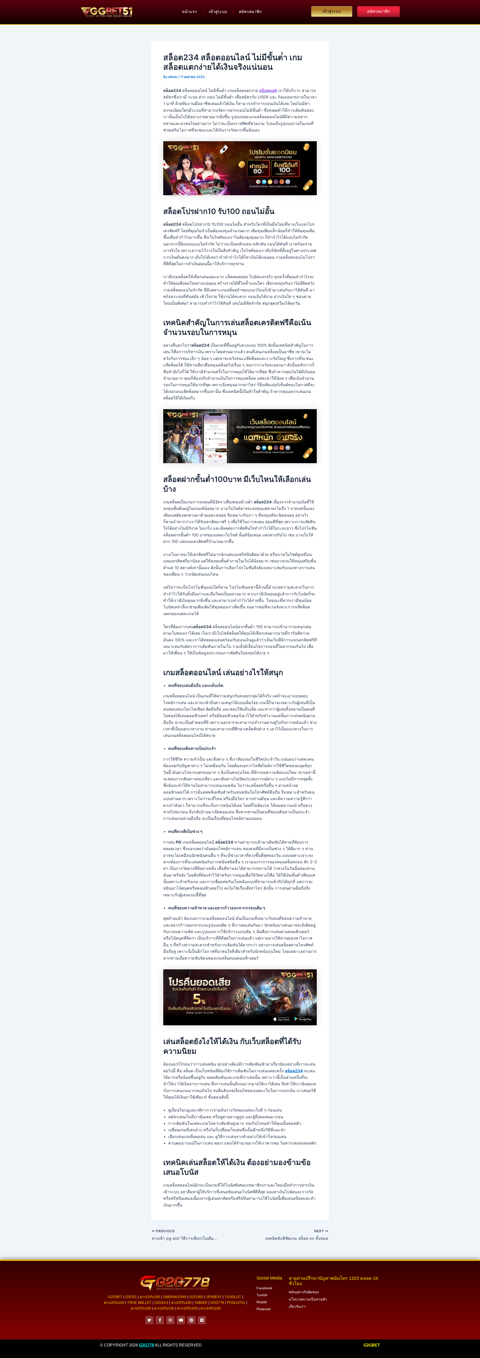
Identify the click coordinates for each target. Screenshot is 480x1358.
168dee (201, 1303)
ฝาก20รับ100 (181, 1303)
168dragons (174, 1297)
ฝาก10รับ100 (150, 1297)
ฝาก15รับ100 (114, 1303)
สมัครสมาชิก (250, 11)
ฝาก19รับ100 (210, 1308)
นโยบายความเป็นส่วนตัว (308, 1299)
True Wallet (139, 1303)
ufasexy (214, 1297)
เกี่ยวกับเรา (297, 1307)
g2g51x (161, 1303)
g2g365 (196, 1297)
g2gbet (115, 1297)
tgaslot (233, 1297)
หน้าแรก (189, 11)
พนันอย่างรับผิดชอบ (304, 1292)
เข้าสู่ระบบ (218, 11)
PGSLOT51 (236, 1303)
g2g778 (217, 1303)
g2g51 (131, 1297)
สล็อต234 (294, 1070)
